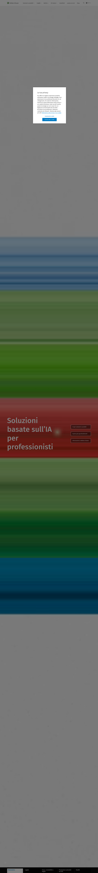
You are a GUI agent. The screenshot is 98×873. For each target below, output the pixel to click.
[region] (49, 105)
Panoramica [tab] (11, 870)
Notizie (45, 3)
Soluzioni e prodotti (28, 3)
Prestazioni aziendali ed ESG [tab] (65, 870)
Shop (78, 3)
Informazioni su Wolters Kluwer (80, 440)
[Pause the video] (5, 862)
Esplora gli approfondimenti (79, 433)
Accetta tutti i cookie (49, 119)
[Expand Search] (83, 3)
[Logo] (13, 3)
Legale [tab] (27, 870)
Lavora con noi (71, 3)
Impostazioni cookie (49, 116)
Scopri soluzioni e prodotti (79, 427)
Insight (38, 3)
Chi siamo (53, 3)
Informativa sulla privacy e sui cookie (51, 113)
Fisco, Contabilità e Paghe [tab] (47, 870)
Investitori (62, 3)
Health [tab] (78, 870)
